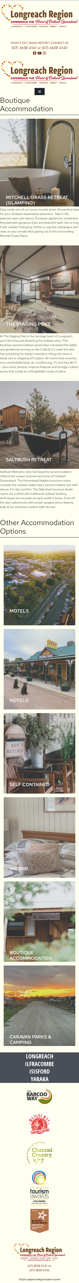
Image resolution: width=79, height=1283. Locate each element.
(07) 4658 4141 (24, 47)
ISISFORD (39, 1071)
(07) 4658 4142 (54, 47)
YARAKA (40, 1079)
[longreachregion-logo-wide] (39, 16)
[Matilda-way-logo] (39, 1125)
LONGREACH (39, 1056)
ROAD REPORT (39, 43)
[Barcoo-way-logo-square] (39, 1096)
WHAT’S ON (19, 43)
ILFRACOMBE (39, 1064)
